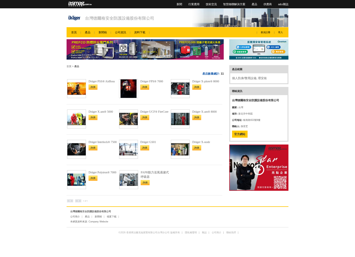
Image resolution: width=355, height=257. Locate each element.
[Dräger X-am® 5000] (76, 127)
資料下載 (139, 32)
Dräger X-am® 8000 (204, 111)
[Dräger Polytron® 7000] (76, 187)
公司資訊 (120, 32)
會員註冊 (265, 32)
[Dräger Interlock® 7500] (76, 157)
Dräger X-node (201, 142)
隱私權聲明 (191, 232)
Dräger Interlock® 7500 (103, 142)
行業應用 (194, 4)
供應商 (267, 4)
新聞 (179, 4)
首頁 (74, 32)
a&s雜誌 (283, 4)
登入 (280, 32)
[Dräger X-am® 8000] (180, 127)
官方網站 (239, 134)
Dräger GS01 (148, 142)
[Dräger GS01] (128, 157)
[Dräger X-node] (180, 157)
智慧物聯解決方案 (234, 4)
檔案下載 (111, 216)
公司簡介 (75, 216)
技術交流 (211, 4)
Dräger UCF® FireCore (154, 111)
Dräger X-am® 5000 (101, 111)
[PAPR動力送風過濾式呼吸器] (128, 187)
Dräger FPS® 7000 (151, 81)
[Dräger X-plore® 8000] (180, 96)
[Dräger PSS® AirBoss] (76, 96)
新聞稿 (103, 32)
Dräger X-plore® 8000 (205, 81)
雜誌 (204, 232)
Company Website (98, 221)
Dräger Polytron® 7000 (102, 172)
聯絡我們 (231, 232)
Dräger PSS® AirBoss (102, 81)
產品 (254, 4)
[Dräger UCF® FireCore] (128, 127)
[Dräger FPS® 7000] (128, 96)
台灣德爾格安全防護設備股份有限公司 (119, 18)
